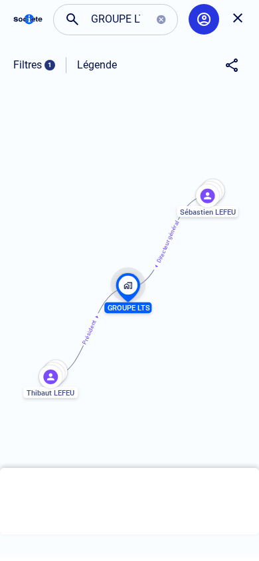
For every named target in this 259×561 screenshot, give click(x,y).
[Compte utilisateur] (204, 19)
